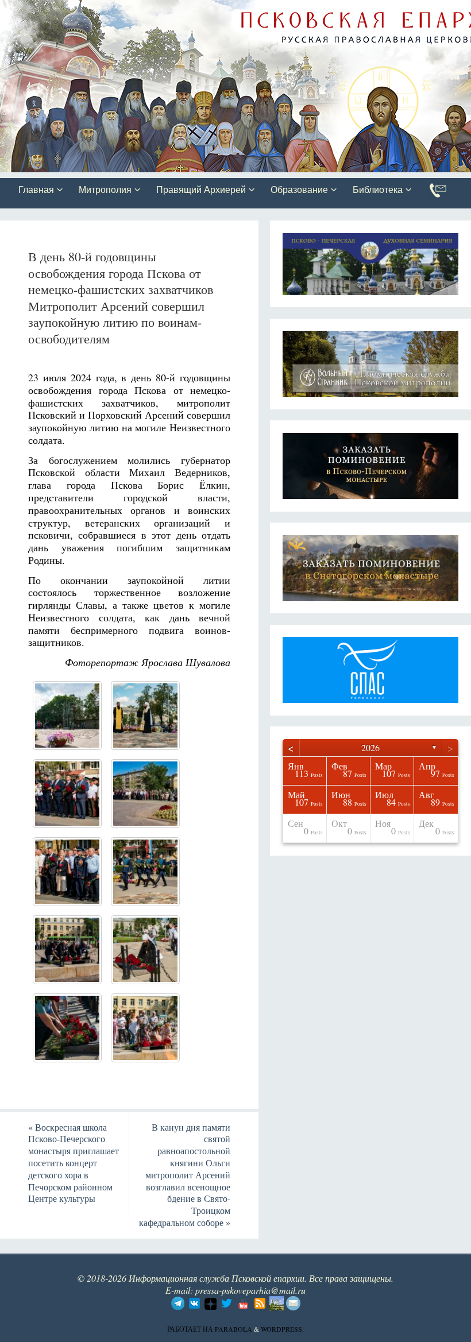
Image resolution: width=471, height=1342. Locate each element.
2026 (370, 747)
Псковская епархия (163, 10)
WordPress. (282, 1328)
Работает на (191, 1328)
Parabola (233, 1328)
